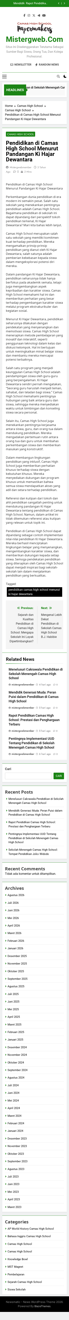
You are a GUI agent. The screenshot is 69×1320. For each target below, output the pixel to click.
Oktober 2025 (16, 971)
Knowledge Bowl (18, 1259)
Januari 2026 (15, 948)
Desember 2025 (17, 956)
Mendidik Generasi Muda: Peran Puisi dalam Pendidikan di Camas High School (14, 3)
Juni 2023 (13, 1184)
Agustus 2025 (16, 986)
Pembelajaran (16, 1274)
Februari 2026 (16, 940)
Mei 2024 (13, 1100)
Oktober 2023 (16, 1153)
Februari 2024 (16, 1123)
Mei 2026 (13, 918)
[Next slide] (64, 3)
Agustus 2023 (16, 1169)
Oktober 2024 (16, 1062)
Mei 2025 (13, 1009)
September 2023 (17, 1161)
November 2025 (17, 963)
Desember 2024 (17, 1047)
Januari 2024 (15, 1131)
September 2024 (17, 1070)
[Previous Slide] (58, 3)
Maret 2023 (14, 1207)
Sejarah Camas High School (25, 1282)
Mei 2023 (13, 1191)
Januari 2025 (15, 1039)
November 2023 (17, 1146)
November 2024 (17, 1055)
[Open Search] (58, 76)
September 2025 (17, 978)
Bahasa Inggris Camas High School (29, 1236)
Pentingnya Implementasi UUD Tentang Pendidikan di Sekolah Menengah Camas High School (31, 743)
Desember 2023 (17, 1138)
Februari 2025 (16, 1032)
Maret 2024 (14, 1115)
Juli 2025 (13, 994)
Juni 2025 (13, 1001)
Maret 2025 (14, 1024)
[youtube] (44, 15)
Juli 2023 (13, 1176)
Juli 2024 (13, 1085)
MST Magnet (15, 1266)
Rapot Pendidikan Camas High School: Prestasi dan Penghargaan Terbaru (36, 3)
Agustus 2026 (16, 895)
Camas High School (20, 134)
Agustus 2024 (16, 1077)
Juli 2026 (13, 902)
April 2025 (14, 1017)
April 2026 (14, 925)
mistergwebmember (20, 167)
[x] (33, 15)
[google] (38, 15)
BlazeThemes (42, 1306)
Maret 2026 (14, 933)
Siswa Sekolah (17, 1289)
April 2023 (14, 1199)
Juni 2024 (13, 1093)
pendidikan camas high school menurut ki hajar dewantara (34, 592)
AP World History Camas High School (31, 1228)
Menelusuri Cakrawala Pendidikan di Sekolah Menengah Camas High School (36, 674)
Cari (8, 769)
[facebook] (24, 15)
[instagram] (28, 15)
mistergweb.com (34, 39)
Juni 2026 (13, 910)
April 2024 (14, 1108)
